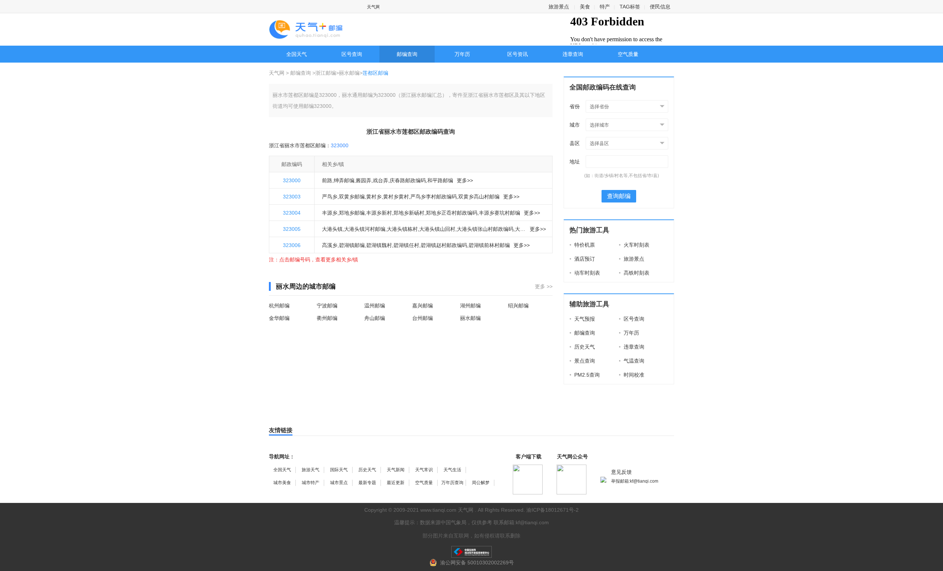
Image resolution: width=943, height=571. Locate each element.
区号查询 (351, 54)
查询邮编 (619, 196)
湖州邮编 (470, 306)
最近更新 (395, 482)
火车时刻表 (634, 245)
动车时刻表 (584, 273)
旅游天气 (310, 469)
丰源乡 (329, 213)
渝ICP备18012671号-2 (552, 510)
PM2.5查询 (584, 375)
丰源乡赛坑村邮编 (499, 213)
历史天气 (582, 347)
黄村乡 (374, 197)
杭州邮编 (279, 306)
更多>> (465, 180)
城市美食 (282, 482)
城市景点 (339, 482)
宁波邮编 (327, 306)
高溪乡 (329, 245)
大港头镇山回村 (437, 229)
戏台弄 (380, 180)
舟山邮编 (374, 318)
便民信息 (660, 7)
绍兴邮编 (518, 306)
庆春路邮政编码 (408, 180)
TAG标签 (630, 7)
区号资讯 (517, 54)
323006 (292, 245)
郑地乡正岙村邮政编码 (451, 213)
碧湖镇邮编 (352, 245)
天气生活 (452, 469)
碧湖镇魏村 (379, 245)
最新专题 (367, 482)
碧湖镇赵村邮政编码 (444, 245)
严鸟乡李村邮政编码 (433, 197)
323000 (292, 180)
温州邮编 (374, 306)
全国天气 (296, 54)
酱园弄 (363, 180)
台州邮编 (422, 318)
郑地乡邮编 (352, 213)
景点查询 (582, 361)
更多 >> (544, 286)
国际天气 (339, 469)
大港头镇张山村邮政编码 (485, 229)
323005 (292, 229)
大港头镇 (332, 229)
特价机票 (582, 245)
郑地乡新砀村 (408, 213)
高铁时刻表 (634, 273)
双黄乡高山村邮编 (478, 197)
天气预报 (582, 319)
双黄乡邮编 (352, 197)
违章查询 (572, 54)
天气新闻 (395, 469)
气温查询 (631, 361)
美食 (585, 7)
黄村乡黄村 (396, 197)
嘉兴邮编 (422, 306)
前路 (327, 180)
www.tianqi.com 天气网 (446, 510)
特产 (605, 7)
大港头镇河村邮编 (364, 229)
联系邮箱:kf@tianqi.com (521, 522)
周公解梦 (481, 482)
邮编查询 (407, 54)
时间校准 (631, 375)
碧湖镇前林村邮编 (489, 245)
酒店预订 (582, 259)
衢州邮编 (327, 318)
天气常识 (424, 469)
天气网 (277, 73)
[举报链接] (471, 552)
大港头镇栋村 (402, 229)
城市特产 (310, 482)
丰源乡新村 (379, 213)
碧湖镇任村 (406, 245)
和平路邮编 (440, 180)
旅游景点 (558, 7)
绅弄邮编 (344, 180)
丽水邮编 (349, 73)
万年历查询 (452, 482)
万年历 (462, 54)
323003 (292, 197)
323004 (292, 213)
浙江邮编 (325, 73)
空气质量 (628, 54)
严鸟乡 (329, 197)
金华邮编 (279, 318)
